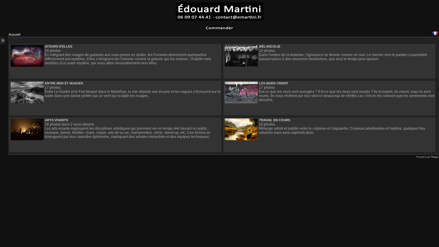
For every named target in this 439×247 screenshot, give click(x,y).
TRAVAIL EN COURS (274, 120)
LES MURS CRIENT (273, 83)
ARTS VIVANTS (56, 120)
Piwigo (434, 157)
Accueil (14, 34)
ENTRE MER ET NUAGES (64, 83)
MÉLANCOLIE (269, 46)
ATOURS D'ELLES (58, 46)
